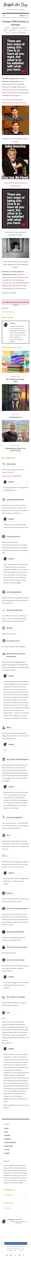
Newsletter (8, 1139)
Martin (8, 727)
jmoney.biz (13, 339)
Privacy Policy (9, 1146)
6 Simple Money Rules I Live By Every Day (15, 449)
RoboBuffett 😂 (15, 417)
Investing (12, 30)
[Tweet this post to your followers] (6, 312)
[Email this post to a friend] (12, 312)
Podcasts (7, 1135)
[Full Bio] (20, 1183)
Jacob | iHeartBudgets (14, 817)
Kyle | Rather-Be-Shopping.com (17, 759)
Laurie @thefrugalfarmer (15, 499)
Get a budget (8, 264)
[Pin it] (9, 312)
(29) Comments (15, 32)
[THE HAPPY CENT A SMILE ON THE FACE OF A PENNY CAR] (22, 1229)
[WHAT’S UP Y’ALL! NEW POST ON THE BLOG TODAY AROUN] (8, 1237)
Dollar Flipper (11, 464)
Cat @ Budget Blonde (13, 592)
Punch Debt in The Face (18, 102)
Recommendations (10, 1142)
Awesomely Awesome (19, 28)
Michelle (9, 628)
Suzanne (9, 893)
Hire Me (7, 1149)
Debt (5, 30)
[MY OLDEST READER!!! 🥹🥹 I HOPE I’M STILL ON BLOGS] (8, 1229)
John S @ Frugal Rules (14, 610)
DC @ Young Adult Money (15, 932)
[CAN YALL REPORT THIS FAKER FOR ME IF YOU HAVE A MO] (22, 1237)
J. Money (11, 482)
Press (6, 1132)
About (6, 1128)
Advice (7, 28)
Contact (7, 1153)
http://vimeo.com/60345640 (11, 476)
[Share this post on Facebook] (3, 312)
